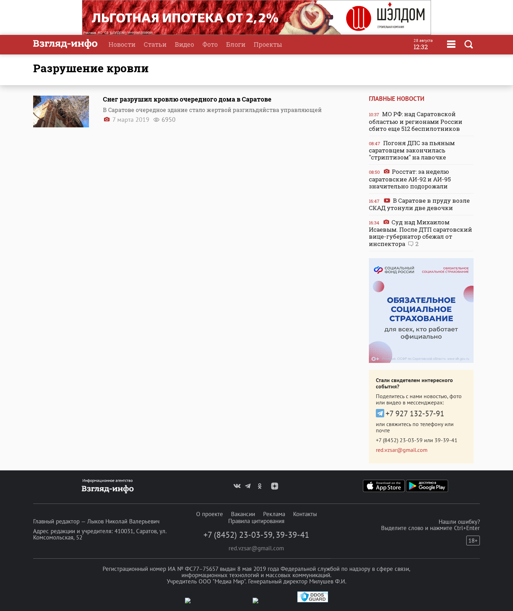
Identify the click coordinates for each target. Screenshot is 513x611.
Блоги (235, 44)
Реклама (274, 514)
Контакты (305, 514)
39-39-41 (446, 440)
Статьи (155, 44)
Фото (210, 44)
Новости (122, 44)
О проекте (209, 514)
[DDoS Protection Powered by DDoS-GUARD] (312, 600)
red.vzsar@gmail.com (402, 449)
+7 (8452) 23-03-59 (399, 440)
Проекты (268, 44)
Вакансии (243, 514)
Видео (184, 44)
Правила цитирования (256, 521)
